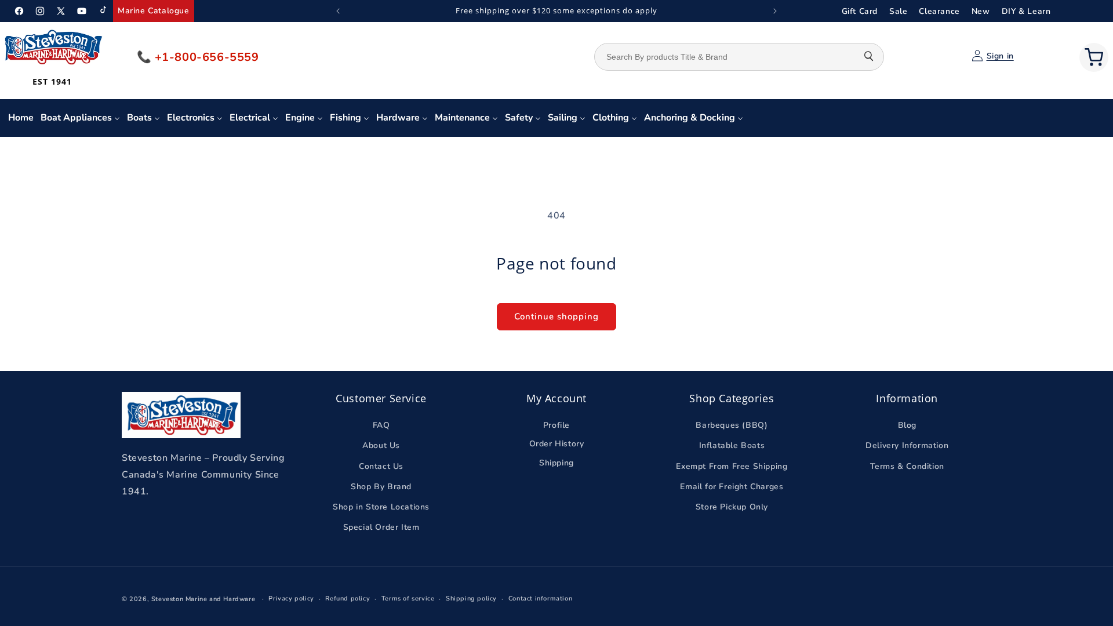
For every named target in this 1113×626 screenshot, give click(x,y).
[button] (1093, 57)
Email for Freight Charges (731, 486)
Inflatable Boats (732, 445)
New (981, 11)
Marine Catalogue (154, 10)
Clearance (939, 11)
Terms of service (408, 598)
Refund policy (347, 598)
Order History (556, 443)
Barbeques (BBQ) (732, 425)
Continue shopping (556, 316)
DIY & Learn (1026, 11)
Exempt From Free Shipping (731, 466)
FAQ (381, 425)
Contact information (540, 598)
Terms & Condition (907, 466)
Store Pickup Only (732, 506)
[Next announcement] (775, 11)
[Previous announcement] (338, 11)
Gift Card (860, 11)
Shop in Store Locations (381, 506)
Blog (907, 425)
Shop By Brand (381, 486)
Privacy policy (291, 598)
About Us (381, 445)
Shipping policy (471, 598)
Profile (556, 425)
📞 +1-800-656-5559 (198, 57)
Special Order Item (381, 527)
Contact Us (381, 466)
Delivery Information (906, 445)
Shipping (556, 462)
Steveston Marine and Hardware (203, 599)
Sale (898, 11)
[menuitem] (21, 118)
